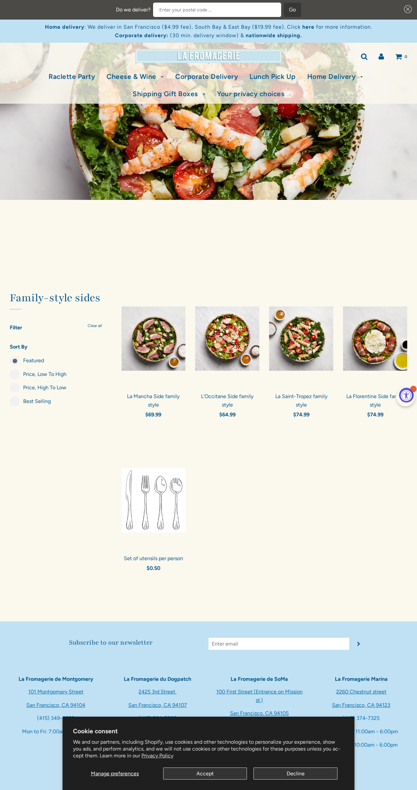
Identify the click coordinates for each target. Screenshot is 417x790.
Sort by (18, 347)
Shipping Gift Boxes (166, 94)
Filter (16, 327)
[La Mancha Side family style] (154, 338)
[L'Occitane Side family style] (227, 338)
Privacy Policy (157, 756)
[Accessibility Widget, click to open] (406, 395)
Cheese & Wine (132, 76)
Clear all (95, 325)
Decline (296, 773)
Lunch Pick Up (273, 76)
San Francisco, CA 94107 (157, 705)
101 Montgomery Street (55, 692)
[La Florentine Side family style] (375, 338)
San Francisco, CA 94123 (361, 705)
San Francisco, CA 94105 (259, 713)
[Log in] (381, 56)
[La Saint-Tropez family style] (301, 338)
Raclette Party (72, 76)
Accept (205, 773)
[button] (406, 9)
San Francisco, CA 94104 (55, 705)
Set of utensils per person (153, 558)
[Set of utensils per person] (154, 500)
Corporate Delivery (206, 76)
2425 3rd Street (157, 692)
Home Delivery (332, 76)
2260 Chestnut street (361, 692)
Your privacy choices (250, 94)
